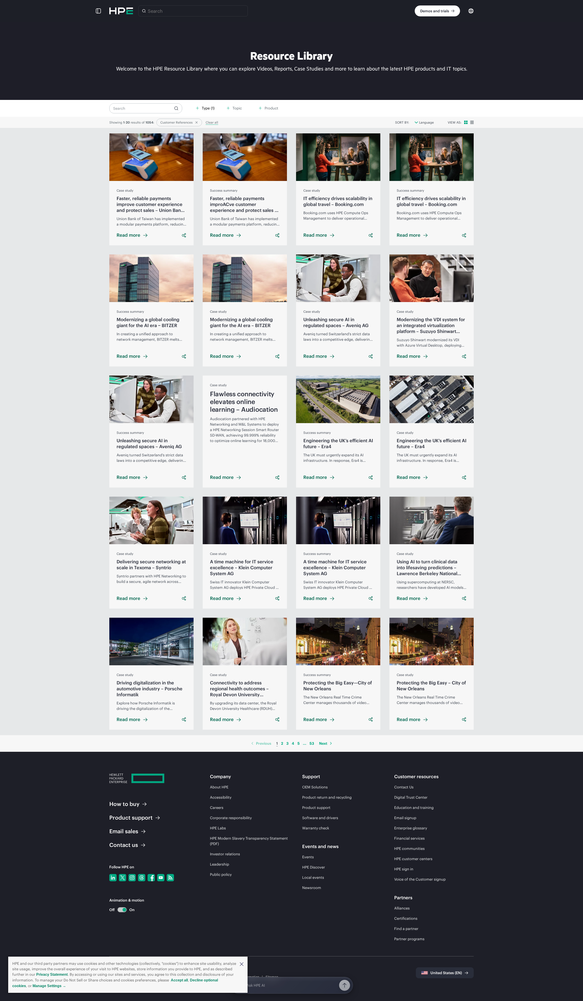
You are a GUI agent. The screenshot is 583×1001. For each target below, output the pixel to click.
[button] (241, 963)
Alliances (402, 908)
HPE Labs (218, 828)
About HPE (219, 787)
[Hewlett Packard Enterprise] (121, 11)
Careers (216, 807)
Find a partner (406, 928)
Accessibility (220, 797)
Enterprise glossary (410, 828)
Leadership (219, 864)
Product (131, 817)
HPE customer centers (413, 858)
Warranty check (315, 828)
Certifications (405, 918)
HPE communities (409, 848)
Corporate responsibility (231, 818)
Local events (313, 877)
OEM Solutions (315, 787)
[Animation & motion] (122, 909)
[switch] (119, 909)
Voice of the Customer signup (420, 879)
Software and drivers (320, 818)
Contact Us (404, 787)
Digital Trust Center (410, 797)
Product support (316, 807)
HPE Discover (313, 867)
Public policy (221, 874)
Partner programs (409, 939)
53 (311, 743)
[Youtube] (160, 877)
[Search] (144, 11)
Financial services (409, 838)
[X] (122, 877)
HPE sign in (403, 869)
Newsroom (311, 887)
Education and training (414, 807)
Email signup (405, 818)
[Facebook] (151, 877)
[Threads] (141, 877)
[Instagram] (132, 877)
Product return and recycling (327, 797)
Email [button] (123, 831)
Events (308, 857)
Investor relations (225, 854)
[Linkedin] (113, 877)
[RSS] (170, 877)
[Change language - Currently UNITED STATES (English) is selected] (470, 10)
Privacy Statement (52, 974)
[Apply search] (176, 108)
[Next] (331, 743)
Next (323, 743)
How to (124, 804)
